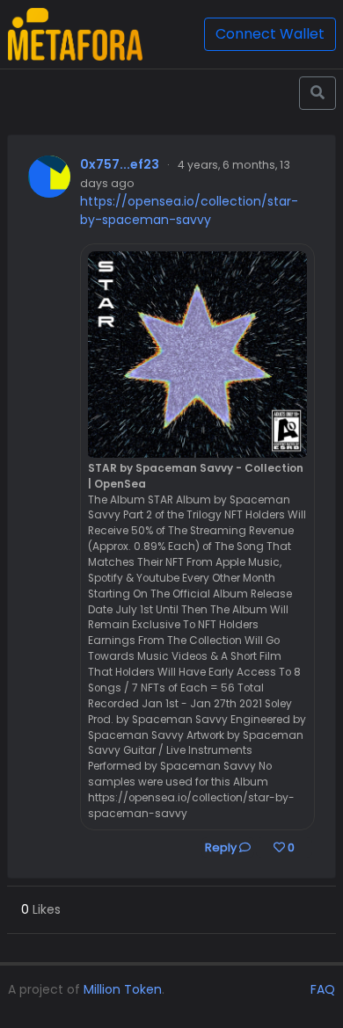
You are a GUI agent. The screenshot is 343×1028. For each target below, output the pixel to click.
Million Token (123, 989)
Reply (222, 847)
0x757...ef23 (119, 164)
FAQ (322, 989)
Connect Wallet (270, 34)
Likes (41, 909)
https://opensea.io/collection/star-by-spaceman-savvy (189, 210)
